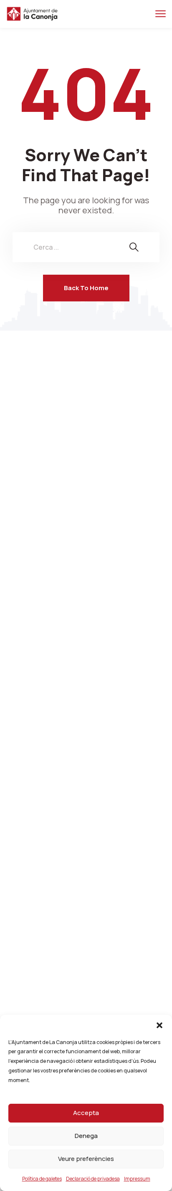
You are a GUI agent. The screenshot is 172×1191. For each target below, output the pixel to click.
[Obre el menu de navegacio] (160, 14)
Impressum (137, 1178)
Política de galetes (42, 1178)
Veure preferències (86, 1158)
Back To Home (86, 287)
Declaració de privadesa (93, 1178)
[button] (159, 1025)
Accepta (86, 1112)
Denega (86, 1135)
